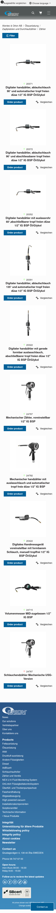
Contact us (42, 906)
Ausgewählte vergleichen (15, 3)
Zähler (42, 29)
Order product (15, 102)
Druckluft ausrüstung (12, 755)
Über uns (7, 729)
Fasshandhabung (11, 791)
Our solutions (9, 721)
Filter (12, 35)
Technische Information (14, 812)
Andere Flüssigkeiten (13, 759)
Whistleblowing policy (15, 830)
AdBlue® (7, 767)
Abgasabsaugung (11, 795)
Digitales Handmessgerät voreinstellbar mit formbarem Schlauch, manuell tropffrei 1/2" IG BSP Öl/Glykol (28, 550)
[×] (48, 13)
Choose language (40, 3)
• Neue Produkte (10, 816)
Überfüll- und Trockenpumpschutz (19, 787)
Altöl (4, 751)
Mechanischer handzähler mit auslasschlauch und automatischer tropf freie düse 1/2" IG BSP (28, 482)
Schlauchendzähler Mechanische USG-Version (28, 677)
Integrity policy (11, 834)
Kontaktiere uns (10, 733)
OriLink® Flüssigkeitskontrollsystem (20, 783)
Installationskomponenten (15, 804)
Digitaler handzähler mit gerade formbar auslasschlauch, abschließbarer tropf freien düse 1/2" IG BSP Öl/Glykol (28, 354)
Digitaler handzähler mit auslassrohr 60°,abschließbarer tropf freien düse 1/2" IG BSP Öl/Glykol (28, 221)
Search (33, 12)
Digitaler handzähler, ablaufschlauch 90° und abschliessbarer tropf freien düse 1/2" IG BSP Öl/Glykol (28, 156)
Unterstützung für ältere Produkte (23, 826)
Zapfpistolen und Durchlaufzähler (19, 29)
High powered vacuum (13, 800)
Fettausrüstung (10, 743)
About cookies (11, 838)
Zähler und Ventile (11, 775)
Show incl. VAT (38, 902)
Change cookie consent (28, 905)
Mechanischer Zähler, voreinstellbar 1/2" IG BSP (28, 419)
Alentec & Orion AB (12, 25)
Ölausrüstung (32, 25)
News (5, 717)
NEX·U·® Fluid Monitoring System (19, 779)
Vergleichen (46, 102)
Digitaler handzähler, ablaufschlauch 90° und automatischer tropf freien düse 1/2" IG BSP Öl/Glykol (28, 91)
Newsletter (8, 842)
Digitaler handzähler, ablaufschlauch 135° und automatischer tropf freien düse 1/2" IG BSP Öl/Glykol (28, 287)
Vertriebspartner (10, 725)
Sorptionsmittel (10, 808)
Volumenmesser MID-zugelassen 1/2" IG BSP (28, 615)
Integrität (7, 822)
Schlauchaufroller (11, 771)
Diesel (5, 763)
